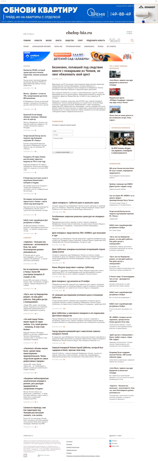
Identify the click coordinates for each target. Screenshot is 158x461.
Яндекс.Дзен (115, 446)
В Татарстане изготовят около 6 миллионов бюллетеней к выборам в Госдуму (35, 180)
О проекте (69, 441)
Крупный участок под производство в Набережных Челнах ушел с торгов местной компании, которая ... (35, 209)
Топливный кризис (73, 46)
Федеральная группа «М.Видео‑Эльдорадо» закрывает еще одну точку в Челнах (121, 100)
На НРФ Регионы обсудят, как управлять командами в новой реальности (122, 150)
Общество (69, 40)
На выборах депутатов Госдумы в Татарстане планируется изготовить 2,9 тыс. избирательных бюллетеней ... (35, 188)
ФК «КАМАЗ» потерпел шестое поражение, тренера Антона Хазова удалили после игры (120, 319)
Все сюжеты (111, 46)
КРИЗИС (26, 46)
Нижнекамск (89, 46)
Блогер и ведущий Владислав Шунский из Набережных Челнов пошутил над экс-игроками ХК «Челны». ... (34, 146)
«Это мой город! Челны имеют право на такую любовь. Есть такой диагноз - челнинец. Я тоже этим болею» (35, 324)
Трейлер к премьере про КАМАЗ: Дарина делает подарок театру (121, 185)
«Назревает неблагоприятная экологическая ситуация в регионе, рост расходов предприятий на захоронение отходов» (36, 383)
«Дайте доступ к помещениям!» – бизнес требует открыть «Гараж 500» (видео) (121, 337)
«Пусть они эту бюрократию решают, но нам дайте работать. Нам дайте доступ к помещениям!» (35, 298)
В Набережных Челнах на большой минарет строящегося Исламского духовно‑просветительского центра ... (35, 103)
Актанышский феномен (41, 46)
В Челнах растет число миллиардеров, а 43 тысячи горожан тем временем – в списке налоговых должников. (35, 257)
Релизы (100, 46)
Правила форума (71, 450)
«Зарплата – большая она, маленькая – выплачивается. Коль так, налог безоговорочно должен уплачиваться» (36, 246)
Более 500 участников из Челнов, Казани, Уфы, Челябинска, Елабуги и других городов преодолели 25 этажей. (35, 282)
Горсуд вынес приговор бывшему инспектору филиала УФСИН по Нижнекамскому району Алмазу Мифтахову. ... (35, 82)
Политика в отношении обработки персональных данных (83, 456)
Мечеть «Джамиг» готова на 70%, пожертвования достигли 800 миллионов (35, 95)
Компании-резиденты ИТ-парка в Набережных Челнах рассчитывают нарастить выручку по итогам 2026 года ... (35, 167)
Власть (59, 40)
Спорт (80, 40)
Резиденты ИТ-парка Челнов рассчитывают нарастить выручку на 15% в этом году (34, 159)
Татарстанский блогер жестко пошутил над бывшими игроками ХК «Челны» (34, 138)
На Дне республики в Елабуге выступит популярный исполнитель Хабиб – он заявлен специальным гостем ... (35, 228)
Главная (27, 40)
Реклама (68, 453)
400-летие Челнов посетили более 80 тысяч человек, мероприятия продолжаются (121, 170)
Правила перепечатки (72, 447)
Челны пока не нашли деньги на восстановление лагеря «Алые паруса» (121, 117)
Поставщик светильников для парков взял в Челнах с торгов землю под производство (35, 201)
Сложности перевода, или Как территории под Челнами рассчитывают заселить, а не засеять (34, 411)
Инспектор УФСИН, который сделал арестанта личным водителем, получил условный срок (35, 73)
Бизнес (49, 40)
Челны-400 (58, 46)
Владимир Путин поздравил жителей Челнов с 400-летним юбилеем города (120, 354)
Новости (38, 40)
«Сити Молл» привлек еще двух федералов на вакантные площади (121, 82)
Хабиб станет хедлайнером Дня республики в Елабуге (35, 221)
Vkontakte (114, 443)
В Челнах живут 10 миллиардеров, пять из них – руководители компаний (122, 278)
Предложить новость (96, 40)
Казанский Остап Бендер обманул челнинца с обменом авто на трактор (35, 116)
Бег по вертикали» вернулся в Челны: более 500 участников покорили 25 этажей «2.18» (35, 273)
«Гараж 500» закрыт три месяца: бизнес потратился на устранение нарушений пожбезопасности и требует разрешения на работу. (35, 307)
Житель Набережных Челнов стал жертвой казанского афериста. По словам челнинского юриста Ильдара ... (35, 125)
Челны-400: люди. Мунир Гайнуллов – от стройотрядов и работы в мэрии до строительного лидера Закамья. (35, 366)
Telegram (114, 440)
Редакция (69, 444)
